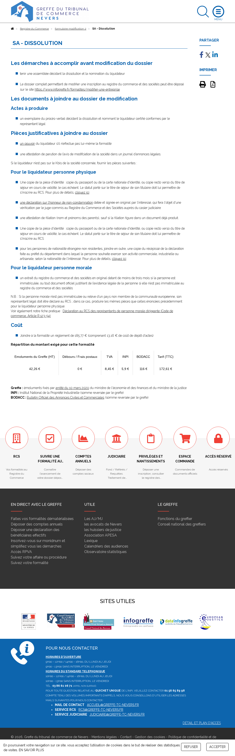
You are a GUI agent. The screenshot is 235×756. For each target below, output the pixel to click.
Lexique (91, 541)
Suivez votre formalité (29, 563)
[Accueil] (12, 28)
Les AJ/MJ (93, 519)
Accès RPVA (21, 552)
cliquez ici (82, 192)
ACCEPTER (217, 747)
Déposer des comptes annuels (37, 524)
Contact (125, 737)
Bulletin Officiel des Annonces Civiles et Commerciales (65, 397)
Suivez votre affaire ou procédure (39, 557)
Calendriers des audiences (106, 546)
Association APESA (100, 535)
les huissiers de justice (102, 530)
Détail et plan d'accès (202, 723)
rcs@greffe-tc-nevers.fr (100, 710)
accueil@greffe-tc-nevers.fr (113, 705)
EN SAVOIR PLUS (31, 750)
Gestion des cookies (150, 737)
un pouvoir (27, 143)
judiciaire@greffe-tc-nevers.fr (117, 714)
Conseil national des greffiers (182, 524)
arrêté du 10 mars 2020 (72, 388)
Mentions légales (104, 737)
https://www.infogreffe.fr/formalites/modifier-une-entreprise (77, 89)
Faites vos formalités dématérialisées (42, 519)
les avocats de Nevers (103, 524)
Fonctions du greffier (175, 519)
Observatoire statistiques (105, 552)
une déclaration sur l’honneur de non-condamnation (56, 202)
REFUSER (191, 747)
